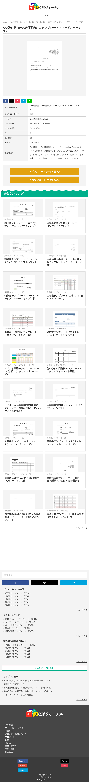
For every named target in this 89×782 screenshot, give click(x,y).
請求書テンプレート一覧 (15, 602)
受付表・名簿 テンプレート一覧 (18, 645)
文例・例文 (9, 749)
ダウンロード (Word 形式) (45, 180)
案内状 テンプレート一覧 (15, 628)
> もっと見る (81, 528)
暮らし (37, 142)
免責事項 (9, 731)
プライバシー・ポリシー (15, 728)
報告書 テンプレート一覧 (15, 657)
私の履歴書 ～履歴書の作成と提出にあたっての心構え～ (28, 691)
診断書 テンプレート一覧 (15, 654)
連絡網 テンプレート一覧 (15, 651)
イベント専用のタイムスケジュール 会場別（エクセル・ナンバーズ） (22, 371)
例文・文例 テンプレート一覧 (17, 625)
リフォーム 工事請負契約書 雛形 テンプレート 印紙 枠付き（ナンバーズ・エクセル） (23, 408)
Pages (32, 128)
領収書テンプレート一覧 (15, 596)
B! (74, 583)
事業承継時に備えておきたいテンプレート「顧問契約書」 (28, 688)
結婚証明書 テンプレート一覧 (17, 631)
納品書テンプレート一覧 (15, 593)
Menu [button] (46, 16)
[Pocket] (17, 101)
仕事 (31, 142)
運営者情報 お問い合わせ (15, 734)
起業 (7, 740)
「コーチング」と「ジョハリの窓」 (19, 695)
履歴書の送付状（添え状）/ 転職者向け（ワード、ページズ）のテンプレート (23, 517)
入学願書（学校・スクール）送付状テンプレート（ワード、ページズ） (64, 262)
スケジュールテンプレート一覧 (18, 622)
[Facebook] (5, 101)
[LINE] (29, 101)
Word (38, 128)
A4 (31, 138)
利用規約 (9, 725)
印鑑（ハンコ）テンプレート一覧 (19, 619)
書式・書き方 (10, 746)
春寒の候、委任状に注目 (14, 684)
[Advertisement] (44, 551)
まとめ (8, 743)
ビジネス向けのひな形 (39, 119)
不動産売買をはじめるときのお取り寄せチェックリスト (27, 681)
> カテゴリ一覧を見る (44, 668)
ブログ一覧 (9, 737)
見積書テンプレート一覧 (15, 599)
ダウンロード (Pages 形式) (45, 171)
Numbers (9, 752)
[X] (11, 101)
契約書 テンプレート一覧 (15, 648)
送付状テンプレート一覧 (40, 124)
